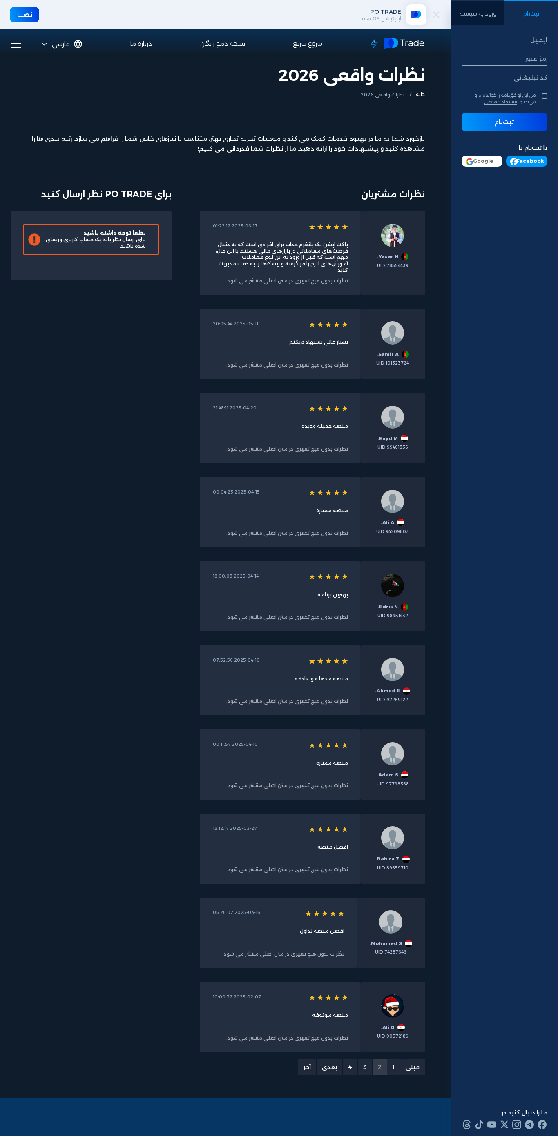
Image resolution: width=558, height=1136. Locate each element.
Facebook (530, 161)
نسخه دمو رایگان (222, 43)
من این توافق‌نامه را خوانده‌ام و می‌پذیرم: (505, 98)
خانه (420, 94)
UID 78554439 (392, 265)
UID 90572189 (392, 1036)
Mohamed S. (385, 943)
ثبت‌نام (504, 122)
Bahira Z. (387, 859)
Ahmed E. (387, 691)
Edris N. (387, 606)
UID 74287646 (390, 952)
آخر (307, 1067)
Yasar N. (387, 256)
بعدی (329, 1067)
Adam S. (387, 775)
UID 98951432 (392, 615)
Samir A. (388, 354)
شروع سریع (307, 43)
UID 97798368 (393, 784)
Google (483, 161)
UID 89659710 (392, 868)
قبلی (413, 1067)
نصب (24, 14)
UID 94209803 (392, 531)
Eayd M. (387, 438)
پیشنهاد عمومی (500, 101)
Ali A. (387, 522)
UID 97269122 (392, 699)
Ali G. (388, 1027)
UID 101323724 (392, 363)
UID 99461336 (392, 447)
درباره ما (141, 43)
